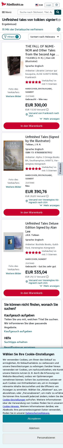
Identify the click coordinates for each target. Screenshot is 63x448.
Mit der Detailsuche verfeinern (24, 29)
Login (48, 5)
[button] (49, 118)
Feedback (60, 168)
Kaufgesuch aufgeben (18, 331)
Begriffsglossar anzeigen (19, 347)
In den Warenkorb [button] (31, 125)
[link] (58, 29)
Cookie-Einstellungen (14, 399)
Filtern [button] (13, 36)
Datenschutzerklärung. (38, 412)
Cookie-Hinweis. (11, 406)
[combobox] (36, 12)
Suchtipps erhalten (15, 342)
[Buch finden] (57, 12)
